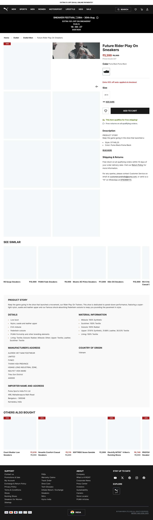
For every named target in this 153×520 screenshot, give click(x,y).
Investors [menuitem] (80, 487)
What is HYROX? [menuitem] (83, 477)
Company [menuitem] (80, 474)
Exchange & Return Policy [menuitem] (15, 483)
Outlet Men (28, 38)
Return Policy (137, 165)
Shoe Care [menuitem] (45, 483)
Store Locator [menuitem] (82, 496)
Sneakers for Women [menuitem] (13, 499)
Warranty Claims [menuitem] (48, 477)
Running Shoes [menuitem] (10, 496)
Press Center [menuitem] (81, 483)
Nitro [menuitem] (43, 496)
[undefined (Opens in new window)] (116, 491)
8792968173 (126, 180)
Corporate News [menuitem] (83, 480)
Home (6, 38)
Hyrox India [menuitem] (46, 499)
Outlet (16, 38)
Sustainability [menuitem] (82, 490)
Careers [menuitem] (79, 493)
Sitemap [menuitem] (7, 502)
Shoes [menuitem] (7, 493)
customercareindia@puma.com (123, 177)
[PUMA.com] (5, 9)
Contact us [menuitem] (9, 474)
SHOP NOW (76, 29)
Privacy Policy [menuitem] (10, 487)
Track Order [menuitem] (46, 480)
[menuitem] (14, 9)
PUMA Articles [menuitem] (82, 499)
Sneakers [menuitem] (45, 493)
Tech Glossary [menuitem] (47, 487)
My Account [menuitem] (9, 480)
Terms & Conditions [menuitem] (12, 490)
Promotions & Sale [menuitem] (12, 477)
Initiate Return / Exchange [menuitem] (52, 490)
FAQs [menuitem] (43, 474)
